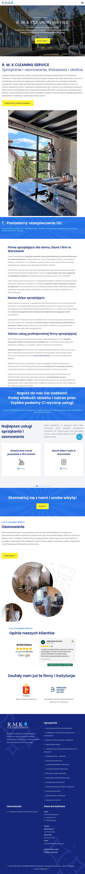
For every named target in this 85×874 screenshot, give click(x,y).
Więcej (22, 469)
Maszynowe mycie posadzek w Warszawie (59, 740)
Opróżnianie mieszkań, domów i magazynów (60, 787)
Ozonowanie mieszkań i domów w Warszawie (23, 812)
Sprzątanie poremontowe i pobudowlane (59, 728)
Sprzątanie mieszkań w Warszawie (58, 764)
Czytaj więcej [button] (45, 659)
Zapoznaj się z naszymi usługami (17, 103)
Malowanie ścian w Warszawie (56, 795)
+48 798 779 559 (49, 832)
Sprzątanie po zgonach (53, 800)
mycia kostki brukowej (41, 356)
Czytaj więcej (9, 556)
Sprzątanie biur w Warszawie (55, 782)
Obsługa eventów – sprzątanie (56, 756)
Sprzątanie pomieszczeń (54, 760)
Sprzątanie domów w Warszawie (57, 769)
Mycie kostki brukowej (53, 744)
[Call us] (79, 437)
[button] (10, 693)
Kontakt (42, 506)
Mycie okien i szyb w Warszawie (56, 773)
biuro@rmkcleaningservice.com (54, 843)
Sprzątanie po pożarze (53, 791)
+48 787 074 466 (49, 838)
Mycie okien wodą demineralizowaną (57, 778)
